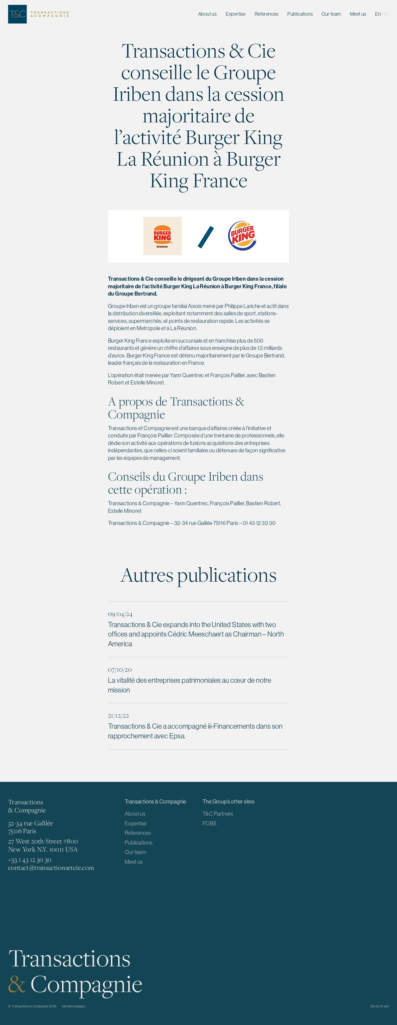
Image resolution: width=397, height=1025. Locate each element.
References (266, 14)
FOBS (210, 823)
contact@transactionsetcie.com (51, 867)
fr (387, 14)
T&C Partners (218, 814)
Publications (300, 14)
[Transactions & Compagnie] (38, 14)
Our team (331, 14)
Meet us (358, 14)
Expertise (236, 14)
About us (207, 14)
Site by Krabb (379, 1006)
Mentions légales (73, 1006)
